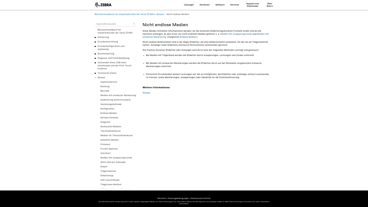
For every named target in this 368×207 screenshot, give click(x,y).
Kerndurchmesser (109, 118)
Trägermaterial (108, 171)
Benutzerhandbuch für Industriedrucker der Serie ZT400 (124, 14)
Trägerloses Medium (110, 185)
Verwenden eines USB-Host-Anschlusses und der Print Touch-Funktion (115, 66)
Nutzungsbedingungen (178, 198)
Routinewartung (106, 54)
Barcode (104, 91)
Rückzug (105, 87)
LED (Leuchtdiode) (110, 180)
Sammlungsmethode (111, 104)
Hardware (205, 5)
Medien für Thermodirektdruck (116, 136)
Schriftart (105, 153)
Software (220, 5)
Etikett (104, 167)
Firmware (105, 144)
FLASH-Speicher (109, 149)
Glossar (160, 14)
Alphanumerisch (108, 82)
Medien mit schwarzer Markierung (118, 95)
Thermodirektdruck (110, 131)
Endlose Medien (108, 113)
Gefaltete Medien (109, 140)
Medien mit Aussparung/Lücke (116, 158)
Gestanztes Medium (110, 127)
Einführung (103, 37)
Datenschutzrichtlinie (201, 198)
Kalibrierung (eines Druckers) (115, 100)
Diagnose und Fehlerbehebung (114, 58)
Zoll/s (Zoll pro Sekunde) (113, 162)
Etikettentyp (106, 176)
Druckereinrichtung (108, 42)
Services (234, 5)
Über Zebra (270, 5)
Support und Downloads (252, 5)
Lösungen (189, 5)
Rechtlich (162, 198)
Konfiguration (107, 109)
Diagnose (105, 122)
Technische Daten (107, 73)
